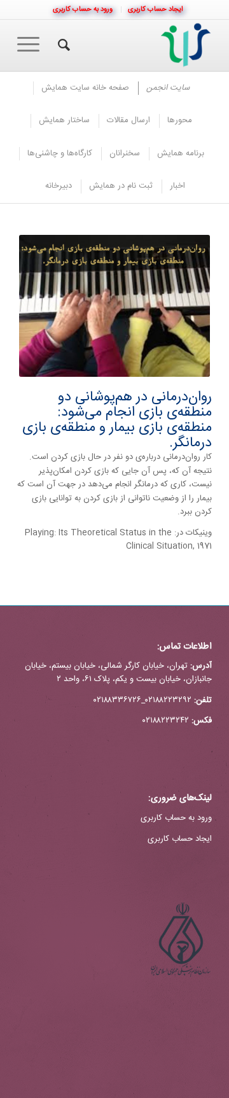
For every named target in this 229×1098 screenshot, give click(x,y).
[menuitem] (155, 9)
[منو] (32, 45)
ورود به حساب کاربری (176, 818)
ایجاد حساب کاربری (180, 839)
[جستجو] (62, 45)
